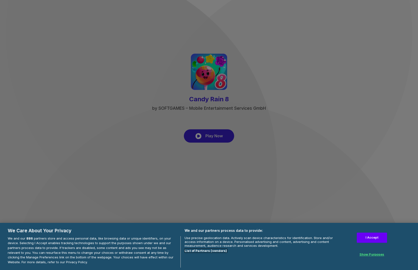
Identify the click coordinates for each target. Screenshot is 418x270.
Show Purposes (371, 254)
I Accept (372, 238)
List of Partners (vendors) (206, 251)
